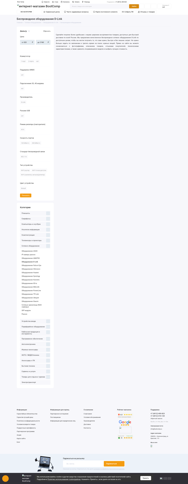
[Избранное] (154, 6)
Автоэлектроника (28, 344)
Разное (24, 314)
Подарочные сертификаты (26, 428)
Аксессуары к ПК (28, 361)
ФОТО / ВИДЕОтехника (30, 355)
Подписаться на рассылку (73, 458)
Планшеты (26, 213)
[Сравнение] (148, 6)
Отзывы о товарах (147, 12)
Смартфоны (26, 219)
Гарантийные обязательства (27, 414)
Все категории (26, 12)
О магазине (88, 414)
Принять (146, 478)
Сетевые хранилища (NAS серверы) (32, 306)
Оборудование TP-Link (30, 294)
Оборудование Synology (31, 276)
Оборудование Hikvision (31, 269)
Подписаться (111, 464)
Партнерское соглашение (59, 414)
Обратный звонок (156, 418)
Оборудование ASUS (29, 251)
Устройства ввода (29, 321)
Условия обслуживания (92, 417)
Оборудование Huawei (30, 273)
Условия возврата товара (26, 424)
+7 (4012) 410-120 (158, 416)
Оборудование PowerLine (31, 291)
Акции (19, 435)
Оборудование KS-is (29, 283)
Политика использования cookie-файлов (64, 479)
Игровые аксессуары (30, 350)
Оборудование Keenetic (31, 280)
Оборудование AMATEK (31, 258)
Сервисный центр (53, 12)
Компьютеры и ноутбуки (31, 224)
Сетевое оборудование (30, 246)
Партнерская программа (25, 431)
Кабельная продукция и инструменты (31, 333)
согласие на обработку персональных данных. (109, 469)
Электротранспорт (29, 382)
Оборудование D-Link (30, 262)
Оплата (77, 2)
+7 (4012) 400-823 (117, 2)
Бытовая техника (28, 366)
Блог (18, 442)
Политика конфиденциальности (28, 421)
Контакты (66, 2)
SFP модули (26, 310)
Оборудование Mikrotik (30, 287)
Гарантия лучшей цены (25, 417)
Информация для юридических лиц (62, 421)
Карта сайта (21, 438)
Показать (26, 195)
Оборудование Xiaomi (30, 301)
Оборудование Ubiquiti (30, 298)
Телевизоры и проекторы (32, 240)
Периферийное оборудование (33, 327)
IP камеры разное (28, 255)
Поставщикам (55, 417)
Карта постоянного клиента (106, 12)
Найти (134, 6)
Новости (46, 2)
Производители (89, 421)
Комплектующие (28, 235)
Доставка (87, 424)
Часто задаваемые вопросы (78, 12)
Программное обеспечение (32, 339)
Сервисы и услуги (28, 371)
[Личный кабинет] (141, 6)
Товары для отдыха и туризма (33, 377)
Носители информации (31, 230)
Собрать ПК (128, 12)
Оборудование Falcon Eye (31, 265)
